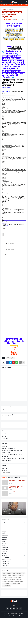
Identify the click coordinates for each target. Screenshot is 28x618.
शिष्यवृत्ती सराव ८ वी (6, 452)
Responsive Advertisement (14, 593)
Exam (14, 524)
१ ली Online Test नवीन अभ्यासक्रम (9, 410)
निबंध (22, 4)
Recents (10, 477)
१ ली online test (14, 557)
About (10, 615)
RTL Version (21, 615)
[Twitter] (10, 362)
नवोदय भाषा (14, 538)
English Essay (5, 438)
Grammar (14, 526)
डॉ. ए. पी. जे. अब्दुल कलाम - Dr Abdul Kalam (13, 510)
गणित (14, 350)
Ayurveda (10, 4)
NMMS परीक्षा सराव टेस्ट (14, 528)
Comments (17, 477)
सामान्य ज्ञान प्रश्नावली (6, 418)
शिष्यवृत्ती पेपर (14, 549)
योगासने (3, 426)
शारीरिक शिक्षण (14, 547)
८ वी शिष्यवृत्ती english (14, 559)
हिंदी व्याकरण (4, 470)
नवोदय (14, 534)
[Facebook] (7, 362)
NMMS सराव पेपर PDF (6, 460)
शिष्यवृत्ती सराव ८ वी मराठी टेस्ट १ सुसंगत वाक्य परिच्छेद (16, 487)
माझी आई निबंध (12, 492)
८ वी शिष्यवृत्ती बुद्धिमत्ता (10, 9)
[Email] (20, 362)
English (14, 352)
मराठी (14, 348)
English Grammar (6, 472)
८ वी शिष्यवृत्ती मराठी (14, 565)
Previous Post (5, 403)
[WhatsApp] (16, 362)
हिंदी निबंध (4, 436)
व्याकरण (17, 4)
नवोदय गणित (14, 536)
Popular (4, 477)
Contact (15, 615)
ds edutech (4, 4)
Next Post (24, 403)
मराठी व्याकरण (5, 468)
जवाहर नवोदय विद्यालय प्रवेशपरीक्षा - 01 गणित (17, 481)
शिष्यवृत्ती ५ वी (5, 446)
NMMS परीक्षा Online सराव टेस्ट (8, 448)
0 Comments (21, 19)
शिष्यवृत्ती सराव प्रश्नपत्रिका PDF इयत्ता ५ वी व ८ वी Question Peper (12, 455)
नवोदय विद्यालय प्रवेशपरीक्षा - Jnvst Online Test (12, 450)
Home (3, 9)
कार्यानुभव (14, 532)
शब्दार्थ (14, 545)
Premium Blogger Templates (16, 613)
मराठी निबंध (4, 434)
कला (14, 530)
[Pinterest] (13, 362)
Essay (14, 522)
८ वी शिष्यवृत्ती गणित (14, 561)
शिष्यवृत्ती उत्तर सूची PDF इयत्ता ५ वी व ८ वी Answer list (13, 458)
